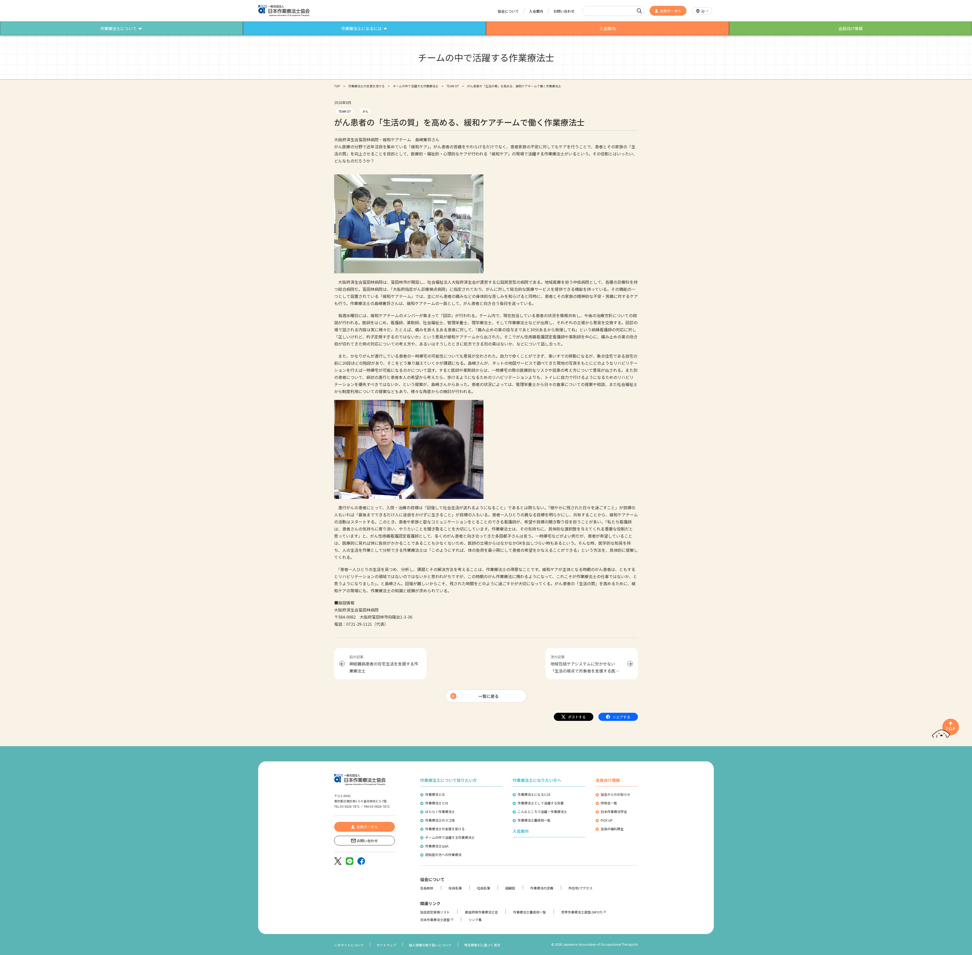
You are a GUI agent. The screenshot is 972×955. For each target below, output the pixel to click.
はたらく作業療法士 (440, 811)
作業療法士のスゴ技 (440, 820)
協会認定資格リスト (435, 912)
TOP (337, 86)
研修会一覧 (609, 803)
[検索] (639, 11)
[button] (702, 11)
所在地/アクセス (581, 888)
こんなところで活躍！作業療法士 (542, 811)
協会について (508, 11)
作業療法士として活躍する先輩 (541, 803)
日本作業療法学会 (614, 811)
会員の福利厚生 (612, 828)
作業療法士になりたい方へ (537, 780)
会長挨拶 (426, 888)
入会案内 (536, 11)
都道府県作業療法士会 (481, 912)
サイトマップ (386, 945)
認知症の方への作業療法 (443, 854)
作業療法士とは (436, 803)
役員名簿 (455, 888)
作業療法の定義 (541, 888)
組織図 (510, 888)
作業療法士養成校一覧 (534, 820)
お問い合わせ (564, 11)
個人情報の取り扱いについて (430, 945)
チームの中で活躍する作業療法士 (415, 86)
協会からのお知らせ (615, 794)
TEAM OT (453, 86)
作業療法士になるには (534, 794)
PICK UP (607, 820)
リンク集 (475, 919)
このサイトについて (349, 945)
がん (365, 111)
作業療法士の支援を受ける (366, 86)
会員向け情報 (608, 780)
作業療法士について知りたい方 (448, 780)
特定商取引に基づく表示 (482, 945)
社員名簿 (483, 888)
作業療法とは (435, 794)
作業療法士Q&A (437, 846)
